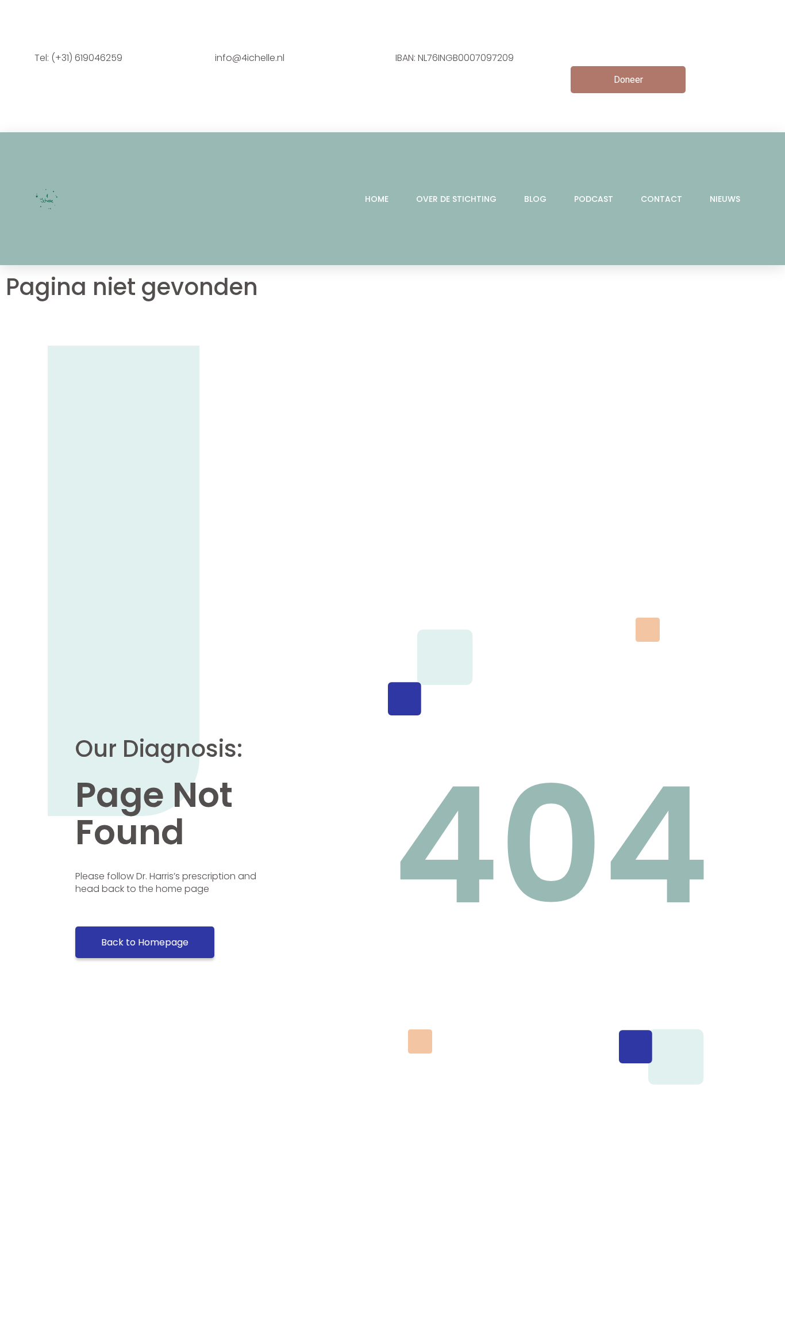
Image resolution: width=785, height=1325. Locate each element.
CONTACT (661, 199)
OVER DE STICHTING (456, 199)
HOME (376, 199)
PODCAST (593, 199)
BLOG (535, 199)
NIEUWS (725, 199)
